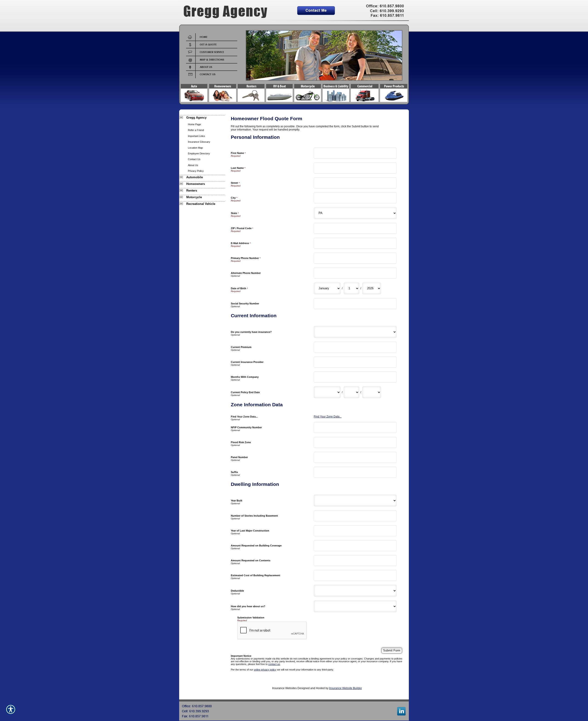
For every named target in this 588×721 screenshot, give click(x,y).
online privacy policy (265, 669)
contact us (274, 664)
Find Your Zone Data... (328, 416)
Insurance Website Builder (345, 688)
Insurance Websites (284, 688)
